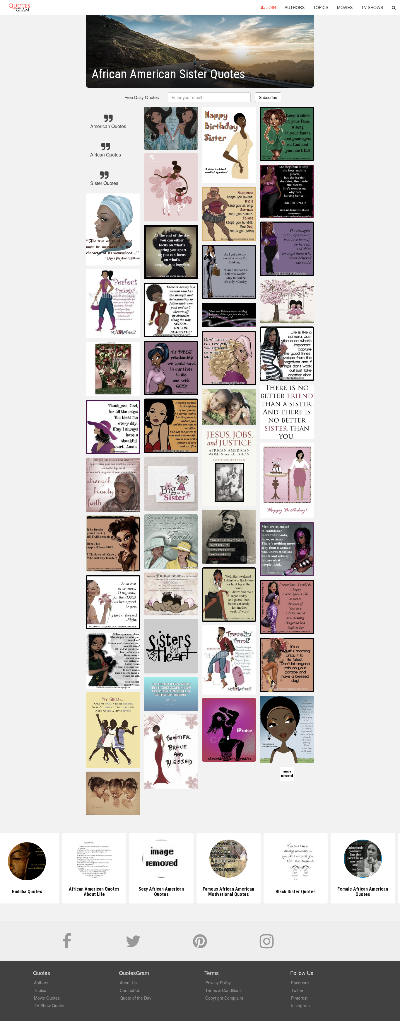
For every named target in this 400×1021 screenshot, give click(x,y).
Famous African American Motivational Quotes (200, 891)
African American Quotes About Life (65, 891)
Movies (345, 7)
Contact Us (130, 990)
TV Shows (372, 7)
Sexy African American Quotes (132, 891)
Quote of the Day (135, 998)
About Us (128, 983)
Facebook (300, 983)
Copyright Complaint (224, 998)
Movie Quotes (47, 998)
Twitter (297, 990)
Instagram (300, 1005)
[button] (393, 7)
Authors (295, 7)
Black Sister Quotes (267, 891)
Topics (320, 7)
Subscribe (268, 97)
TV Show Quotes (49, 1005)
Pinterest (299, 998)
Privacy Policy (218, 983)
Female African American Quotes (334, 891)
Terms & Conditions (223, 990)
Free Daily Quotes (141, 97)
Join (270, 7)
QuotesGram (19, 7)
